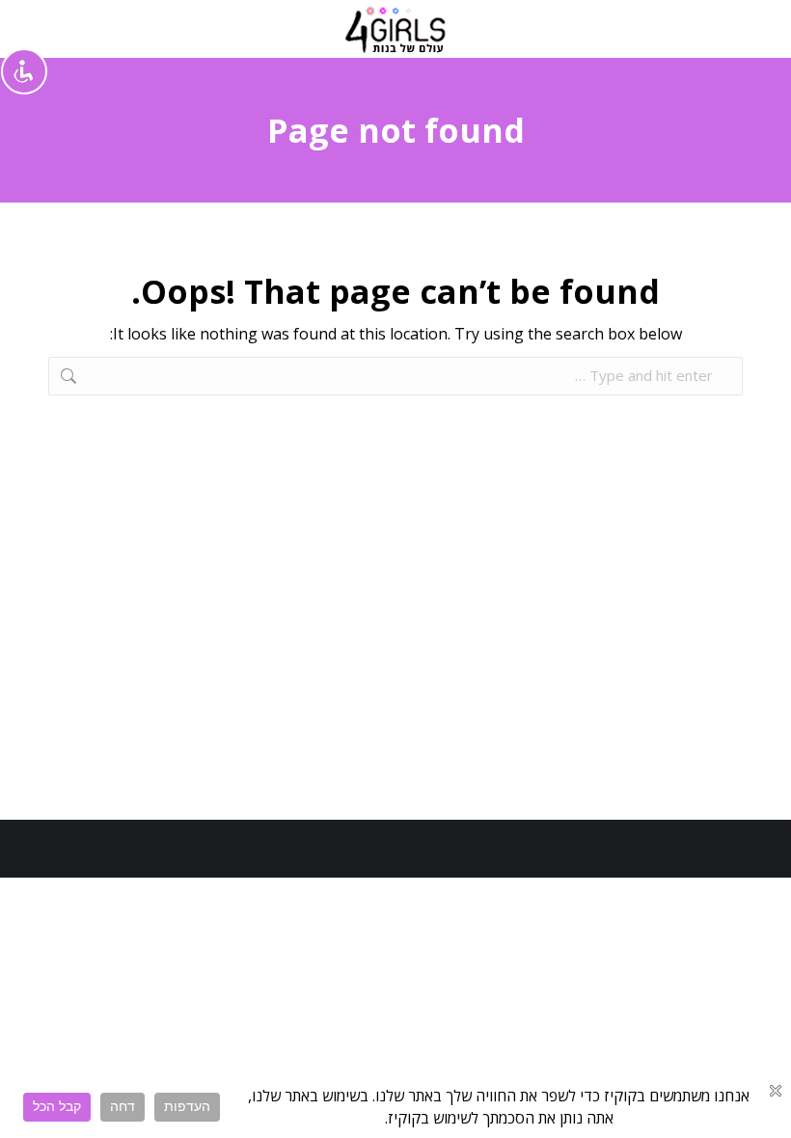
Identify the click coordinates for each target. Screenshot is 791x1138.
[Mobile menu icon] (734, 29)
